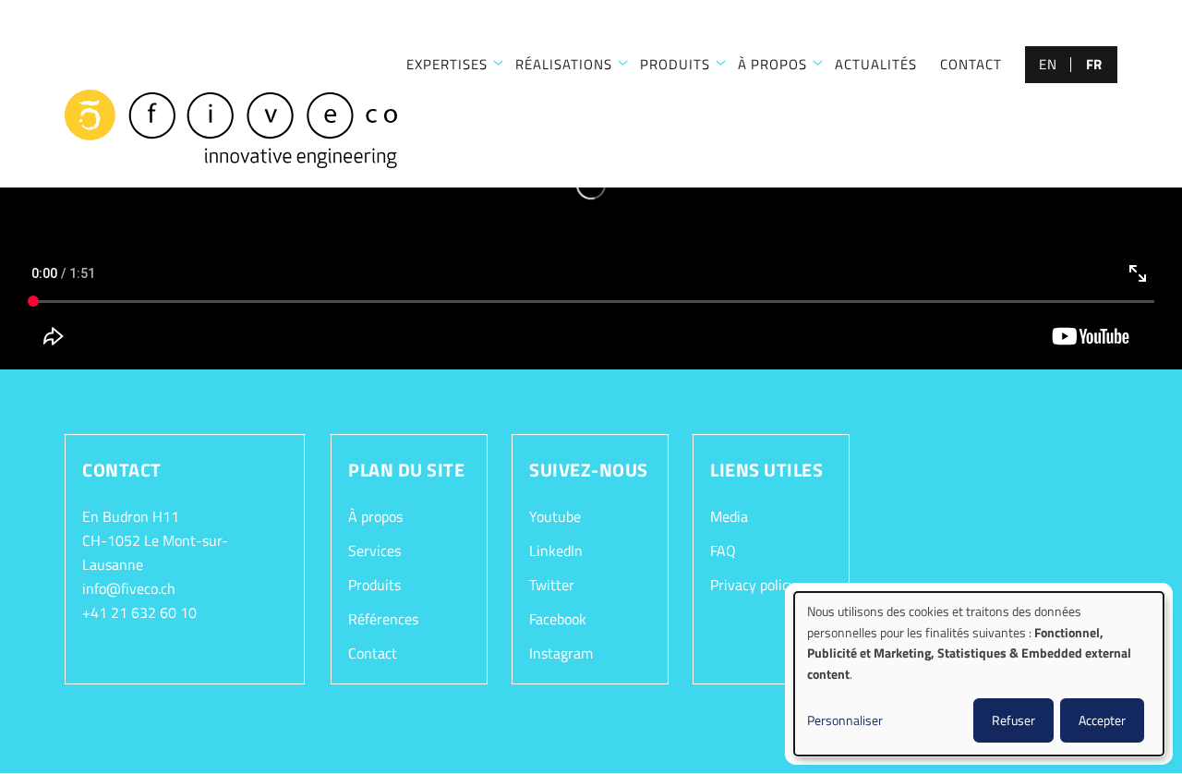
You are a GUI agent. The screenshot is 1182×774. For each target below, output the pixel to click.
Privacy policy (753, 585)
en (1047, 64)
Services (374, 550)
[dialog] (979, 674)
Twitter (551, 585)
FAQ (723, 550)
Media (729, 516)
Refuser (1013, 720)
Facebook (557, 619)
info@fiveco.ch (128, 588)
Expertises (447, 64)
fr (1094, 64)
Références (383, 619)
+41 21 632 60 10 (139, 612)
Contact (971, 64)
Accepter (1102, 720)
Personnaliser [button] (845, 720)
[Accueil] (231, 129)
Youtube (555, 516)
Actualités (876, 64)
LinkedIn (556, 550)
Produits (675, 64)
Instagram (561, 653)
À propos (772, 64)
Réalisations (563, 64)
